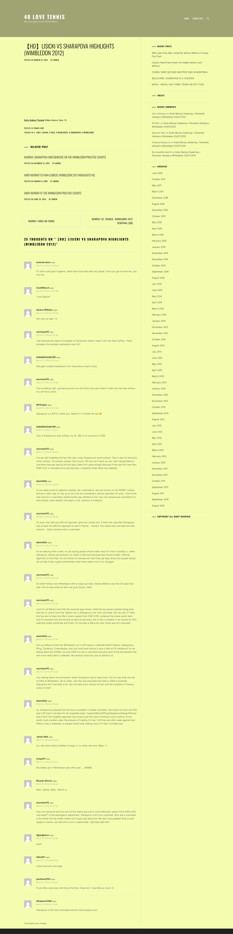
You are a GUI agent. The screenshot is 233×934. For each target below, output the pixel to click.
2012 (53, 132)
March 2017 (158, 191)
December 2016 (160, 197)
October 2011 (158, 481)
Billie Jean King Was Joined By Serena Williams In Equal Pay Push (180, 55)
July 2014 (157, 284)
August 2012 (158, 419)
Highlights (63, 132)
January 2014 (159, 321)
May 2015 (157, 222)
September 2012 (160, 413)
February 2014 (159, 314)
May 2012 (157, 437)
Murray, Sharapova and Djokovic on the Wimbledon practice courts (65, 157)
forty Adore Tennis (34, 120)
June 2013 (157, 358)
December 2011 (159, 468)
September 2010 (160, 499)
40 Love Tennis (44, 17)
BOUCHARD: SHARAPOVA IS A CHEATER (173, 78)
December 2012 (160, 394)
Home (186, 18)
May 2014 (157, 296)
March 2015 (158, 234)
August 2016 (158, 204)
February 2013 (159, 382)
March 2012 (158, 450)
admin (56, 59)
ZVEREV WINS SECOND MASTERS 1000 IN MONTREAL (180, 72)
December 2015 (160, 210)
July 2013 (157, 351)
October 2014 (159, 265)
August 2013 (158, 345)
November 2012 (160, 401)
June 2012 (157, 431)
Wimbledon (88, 132)
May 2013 (157, 364)
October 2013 (159, 339)
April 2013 (157, 370)
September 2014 (160, 271)
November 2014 (160, 259)
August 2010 (158, 505)
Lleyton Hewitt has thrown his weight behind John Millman (177, 64)
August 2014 (158, 277)
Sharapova (76, 132)
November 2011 (159, 474)
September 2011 (160, 487)
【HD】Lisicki (41, 132)
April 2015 (157, 228)
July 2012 (157, 425)
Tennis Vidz (198, 18)
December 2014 (160, 253)
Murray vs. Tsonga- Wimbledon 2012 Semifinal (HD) (112, 221)
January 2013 (159, 388)
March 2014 (158, 308)
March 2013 (158, 376)
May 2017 (157, 185)
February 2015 (159, 240)
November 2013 (160, 333)
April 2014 (157, 302)
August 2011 (158, 493)
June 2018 (157, 173)
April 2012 (157, 444)
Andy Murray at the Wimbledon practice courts (52, 193)
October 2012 (159, 407)
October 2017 (158, 179)
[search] (207, 18)
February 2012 (159, 456)
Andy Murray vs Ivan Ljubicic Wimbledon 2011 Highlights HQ (59, 175)
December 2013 (160, 327)
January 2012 (159, 462)
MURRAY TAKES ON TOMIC (41, 221)
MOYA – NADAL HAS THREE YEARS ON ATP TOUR (178, 84)
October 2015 (158, 216)
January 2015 (158, 247)
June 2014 (157, 290)
